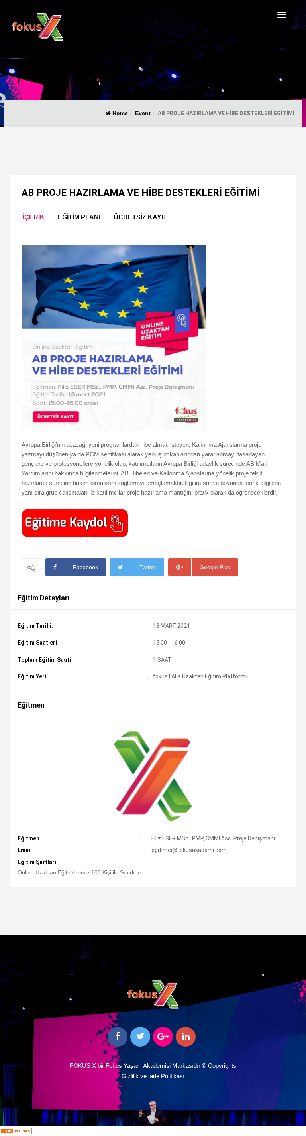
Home (119, 113)
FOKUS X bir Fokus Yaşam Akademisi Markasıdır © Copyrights (153, 1065)
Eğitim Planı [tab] (79, 217)
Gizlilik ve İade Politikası (153, 1076)
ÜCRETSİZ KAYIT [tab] (140, 217)
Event (143, 113)
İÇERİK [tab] (34, 217)
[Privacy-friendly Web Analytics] (16, 1130)
